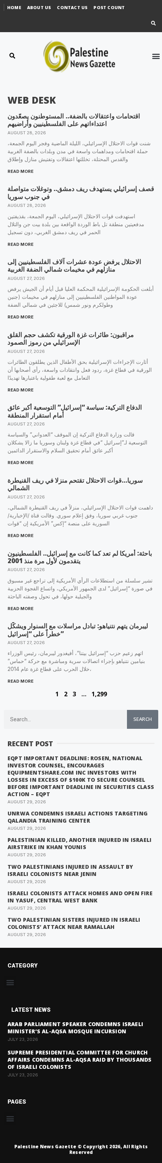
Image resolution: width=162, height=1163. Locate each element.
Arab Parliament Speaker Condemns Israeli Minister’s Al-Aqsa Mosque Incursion (75, 1027)
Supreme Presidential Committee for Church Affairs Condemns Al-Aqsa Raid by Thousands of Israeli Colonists (79, 1059)
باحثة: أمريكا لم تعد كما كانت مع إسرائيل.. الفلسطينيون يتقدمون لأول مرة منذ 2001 (80, 557)
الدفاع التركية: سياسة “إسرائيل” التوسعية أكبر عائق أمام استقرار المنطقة (75, 411)
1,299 (99, 694)
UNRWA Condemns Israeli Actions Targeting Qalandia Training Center (78, 817)
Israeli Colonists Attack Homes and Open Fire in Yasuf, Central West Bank (80, 897)
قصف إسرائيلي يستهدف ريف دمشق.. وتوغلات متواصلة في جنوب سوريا (81, 192)
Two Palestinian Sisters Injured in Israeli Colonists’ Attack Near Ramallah (74, 923)
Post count (109, 7)
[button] (153, 23)
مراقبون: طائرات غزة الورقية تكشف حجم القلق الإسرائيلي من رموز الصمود (71, 338)
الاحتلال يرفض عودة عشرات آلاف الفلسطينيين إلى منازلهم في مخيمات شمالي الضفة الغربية (74, 265)
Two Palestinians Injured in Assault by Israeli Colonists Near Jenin (70, 870)
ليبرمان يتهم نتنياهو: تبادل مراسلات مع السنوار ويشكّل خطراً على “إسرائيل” (78, 629)
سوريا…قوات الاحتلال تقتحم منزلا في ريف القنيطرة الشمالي (75, 484)
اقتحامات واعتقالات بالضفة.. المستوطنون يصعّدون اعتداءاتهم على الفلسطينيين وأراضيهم (74, 120)
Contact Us (72, 7)
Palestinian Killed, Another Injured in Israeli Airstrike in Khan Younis (79, 843)
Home (14, 7)
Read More (21, 171)
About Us (39, 7)
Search (142, 719)
